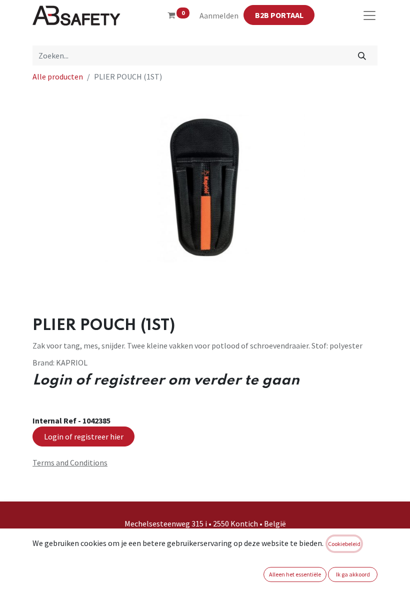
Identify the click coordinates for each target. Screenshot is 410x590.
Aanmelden (219, 15)
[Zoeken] (362, 56)
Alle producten (57, 77)
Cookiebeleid (344, 544)
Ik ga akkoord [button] (353, 574)
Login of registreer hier (84, 437)
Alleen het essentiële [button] (295, 574)
